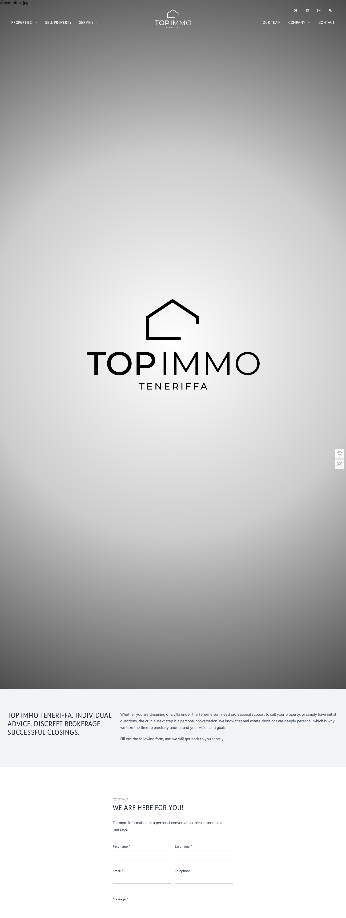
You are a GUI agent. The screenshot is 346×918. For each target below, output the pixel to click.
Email (118, 871)
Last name (183, 846)
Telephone (183, 871)
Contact (326, 22)
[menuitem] (296, 10)
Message (120, 899)
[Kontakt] (339, 464)
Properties (21, 22)
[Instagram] (339, 890)
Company (297, 22)
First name (121, 846)
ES (307, 10)
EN (319, 10)
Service (86, 22)
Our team (272, 22)
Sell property (58, 22)
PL (330, 10)
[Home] (339, 454)
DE (296, 10)
